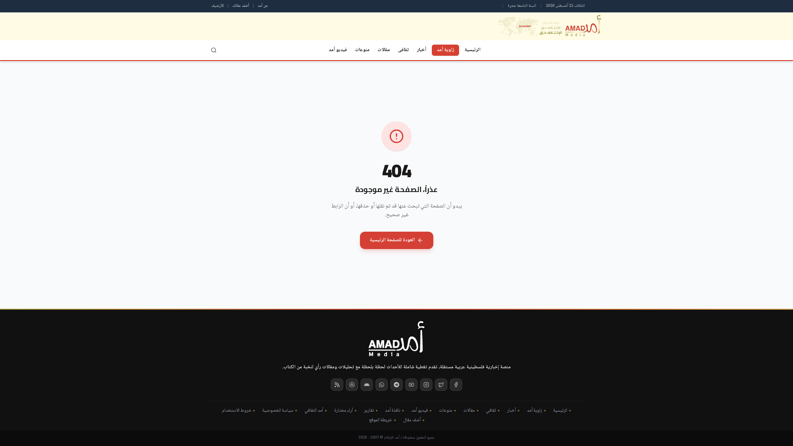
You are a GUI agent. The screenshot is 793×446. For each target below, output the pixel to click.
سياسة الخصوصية (277, 410)
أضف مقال (412, 420)
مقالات (384, 50)
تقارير (369, 410)
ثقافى (403, 50)
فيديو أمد (338, 50)
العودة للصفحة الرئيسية (392, 240)
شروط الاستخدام (236, 410)
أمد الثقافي (313, 410)
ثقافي (491, 410)
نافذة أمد (392, 410)
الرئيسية (472, 50)
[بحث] (213, 50)
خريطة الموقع (380, 420)
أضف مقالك (240, 5)
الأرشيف (217, 5)
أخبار (421, 50)
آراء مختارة (343, 410)
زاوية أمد (445, 50)
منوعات (362, 50)
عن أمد (262, 5)
